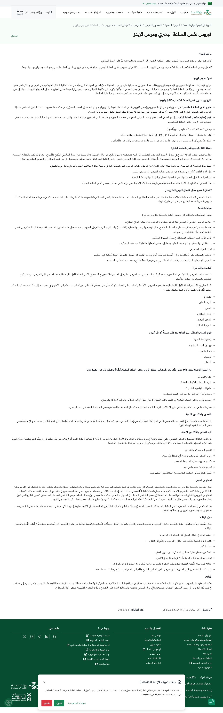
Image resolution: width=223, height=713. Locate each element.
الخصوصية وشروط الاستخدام (199, 644)
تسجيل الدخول (19, 12)
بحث (47, 12)
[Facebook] (39, 636)
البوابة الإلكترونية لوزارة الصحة (197, 25)
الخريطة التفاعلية (154, 12)
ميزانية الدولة (104, 664)
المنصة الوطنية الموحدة (99, 635)
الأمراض (138, 25)
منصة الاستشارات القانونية (98, 659)
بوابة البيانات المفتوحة (202, 663)
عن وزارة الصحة (205, 635)
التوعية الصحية (172, 25)
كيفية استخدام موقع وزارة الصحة (198, 640)
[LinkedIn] (46, 636)
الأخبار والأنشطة (205, 649)
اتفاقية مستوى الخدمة (202, 658)
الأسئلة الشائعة (154, 658)
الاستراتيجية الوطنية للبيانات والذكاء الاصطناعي (90, 645)
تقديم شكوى (155, 644)
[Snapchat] (54, 636)
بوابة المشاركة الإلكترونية (99, 649)
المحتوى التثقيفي (153, 25)
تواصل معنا (156, 635)
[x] (24, 636)
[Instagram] (31, 636)
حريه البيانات (155, 654)
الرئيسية (184, 12)
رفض (47, 703)
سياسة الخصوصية (77, 703)
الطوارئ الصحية (205, 667)
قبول (59, 703)
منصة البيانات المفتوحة (100, 640)
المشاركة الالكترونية (153, 640)
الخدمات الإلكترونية (114, 12)
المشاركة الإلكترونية (71, 12)
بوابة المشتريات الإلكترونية (99, 654)
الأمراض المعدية (122, 25)
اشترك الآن (207, 653)
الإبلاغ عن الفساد (153, 649)
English (35, 12)
